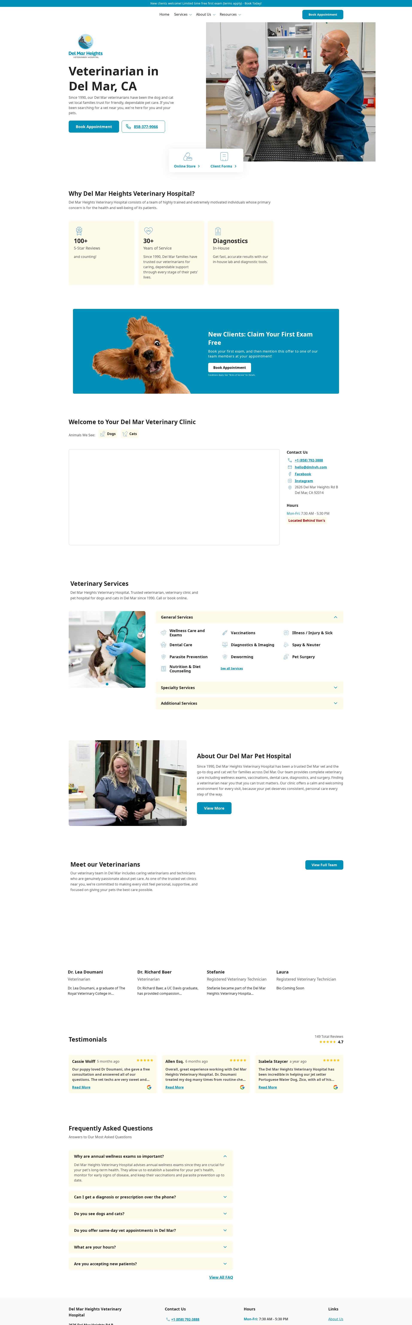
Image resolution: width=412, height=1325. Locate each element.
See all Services (232, 668)
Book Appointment (323, 14)
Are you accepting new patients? (105, 1263)
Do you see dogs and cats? (99, 1213)
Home (164, 14)
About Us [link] (335, 1319)
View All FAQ (221, 1277)
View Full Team (324, 865)
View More (214, 808)
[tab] (107, 684)
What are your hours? (95, 1247)
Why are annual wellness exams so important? (119, 1156)
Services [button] (181, 14)
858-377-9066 (146, 126)
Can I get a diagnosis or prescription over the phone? (125, 1196)
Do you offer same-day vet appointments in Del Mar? (125, 1230)
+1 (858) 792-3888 (185, 1319)
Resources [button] (228, 14)
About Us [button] (203, 14)
